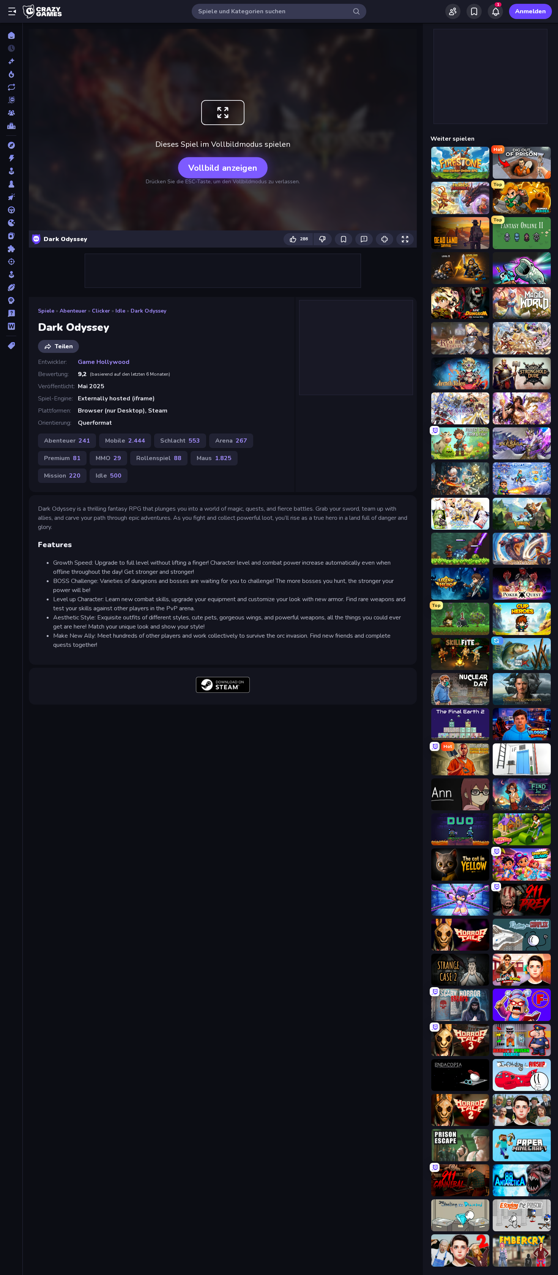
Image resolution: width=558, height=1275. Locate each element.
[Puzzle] (11, 248)
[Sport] (11, 287)
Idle (120, 310)
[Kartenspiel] (11, 235)
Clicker (101, 310)
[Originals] (11, 100)
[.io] (11, 222)
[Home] (11, 35)
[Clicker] (11, 197)
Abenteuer (73, 310)
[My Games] (474, 11)
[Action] (11, 158)
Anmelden (530, 11)
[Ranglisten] (11, 125)
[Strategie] (11, 300)
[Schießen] (11, 261)
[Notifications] (495, 11)
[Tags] (11, 345)
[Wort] (11, 326)
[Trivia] (11, 313)
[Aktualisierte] (11, 87)
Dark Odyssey (148, 310)
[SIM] (11, 274)
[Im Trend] (11, 74)
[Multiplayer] (11, 112)
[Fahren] (11, 209)
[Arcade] (11, 171)
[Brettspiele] (11, 184)
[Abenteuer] (11, 145)
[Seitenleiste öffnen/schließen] (12, 11)
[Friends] (452, 11)
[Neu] (11, 61)
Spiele (46, 310)
